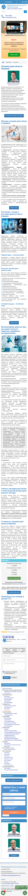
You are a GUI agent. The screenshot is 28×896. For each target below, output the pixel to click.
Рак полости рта (9, 765)
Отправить (6, 677)
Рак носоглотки (9, 757)
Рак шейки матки (9, 697)
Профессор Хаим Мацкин (14, 836)
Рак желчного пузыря (10, 723)
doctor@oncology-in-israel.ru (12, 883)
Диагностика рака (7, 688)
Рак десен (7, 754)
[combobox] (4, 660)
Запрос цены (14, 207)
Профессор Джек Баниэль (13, 83)
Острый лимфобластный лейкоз (13, 732)
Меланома (7, 743)
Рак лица (7, 752)
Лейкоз (6, 729)
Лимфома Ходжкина (10, 737)
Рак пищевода (8, 726)
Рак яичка (7, 710)
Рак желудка (8, 718)
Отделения (9, 2)
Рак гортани (8, 760)
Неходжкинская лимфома (11, 738)
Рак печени (8, 719)
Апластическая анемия (11, 730)
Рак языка (7, 763)
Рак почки (7, 708)
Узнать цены (14, 54)
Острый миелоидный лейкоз (12, 733)
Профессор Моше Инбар (14, 851)
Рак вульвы (8, 701)
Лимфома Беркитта (10, 735)
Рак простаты (8, 707)
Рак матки (7, 696)
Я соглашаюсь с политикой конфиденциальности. (10, 672)
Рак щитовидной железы (11, 769)
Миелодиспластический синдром (13, 740)
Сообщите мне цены (14, 592)
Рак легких (7, 693)
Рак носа (7, 755)
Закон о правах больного (14, 780)
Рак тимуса (7, 768)
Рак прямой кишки (9, 721)
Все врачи (14, 855)
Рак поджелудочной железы (12, 724)
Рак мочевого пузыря (10, 705)
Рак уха (7, 762)
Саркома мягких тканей (11, 713)
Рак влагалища (9, 702)
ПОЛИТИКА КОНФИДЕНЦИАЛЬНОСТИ (11, 875)
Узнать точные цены (14, 578)
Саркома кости (8, 715)
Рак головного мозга (10, 749)
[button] (14, 560)
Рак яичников (8, 699)
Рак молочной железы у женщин (13, 691)
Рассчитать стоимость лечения (14, 115)
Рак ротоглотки (9, 759)
